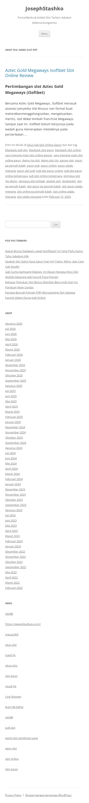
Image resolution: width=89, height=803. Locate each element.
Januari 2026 (13, 360)
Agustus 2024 (13, 448)
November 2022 (15, 557)
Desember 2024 (15, 427)
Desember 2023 (15, 489)
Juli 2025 (10, 391)
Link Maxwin (13, 697)
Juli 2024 (10, 453)
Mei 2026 (11, 339)
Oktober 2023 (14, 500)
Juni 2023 (11, 520)
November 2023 (15, 494)
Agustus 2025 (13, 386)
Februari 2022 (14, 588)
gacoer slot (67, 160)
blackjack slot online (68, 150)
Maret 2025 (12, 412)
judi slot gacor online (49, 171)
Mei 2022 (11, 572)
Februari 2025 (14, 417)
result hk (10, 686)
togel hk (10, 655)
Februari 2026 (14, 355)
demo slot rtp (50, 160)
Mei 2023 (11, 526)
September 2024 (15, 443)
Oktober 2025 (14, 375)
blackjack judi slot (16, 150)
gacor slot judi (26, 171)
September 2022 (15, 567)
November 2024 (15, 432)
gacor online (49, 166)
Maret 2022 (12, 583)
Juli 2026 (10, 329)
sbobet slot (53, 181)
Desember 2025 (15, 365)
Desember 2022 (15, 551)
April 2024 (11, 469)
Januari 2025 (13, 422)
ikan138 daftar (14, 707)
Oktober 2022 (14, 562)
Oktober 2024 (14, 437)
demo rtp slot (31, 160)
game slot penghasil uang (21, 738)
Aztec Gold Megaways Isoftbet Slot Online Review (39, 72)
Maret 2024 (12, 474)
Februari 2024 (14, 479)
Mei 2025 (11, 401)
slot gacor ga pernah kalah (44, 186)
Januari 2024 (13, 484)
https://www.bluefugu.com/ (23, 624)
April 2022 (11, 577)
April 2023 (11, 531)
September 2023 (15, 505)
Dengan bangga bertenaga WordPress (48, 795)
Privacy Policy (13, 795)
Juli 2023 (10, 515)
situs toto (11, 665)
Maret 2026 (12, 349)
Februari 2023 (14, 541)
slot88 (9, 614)
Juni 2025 (11, 396)
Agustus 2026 (13, 324)
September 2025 (15, 381)
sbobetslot (69, 181)
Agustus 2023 (13, 510)
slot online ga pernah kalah (34, 191)
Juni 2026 (11, 334)
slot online (12, 759)
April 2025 (11, 406)
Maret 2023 (12, 536)
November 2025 (15, 370)
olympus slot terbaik (32, 181)
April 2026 (11, 344)
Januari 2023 (13, 546)
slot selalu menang (29, 197)
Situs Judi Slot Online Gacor (44, 145)
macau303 (11, 634)
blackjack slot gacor (41, 150)
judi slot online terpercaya (45, 176)
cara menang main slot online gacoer (28, 155)
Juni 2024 (11, 458)
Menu (44, 33)
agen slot (11, 748)
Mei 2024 (11, 463)
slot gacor (11, 676)
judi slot (10, 728)
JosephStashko (44, 8)
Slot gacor (11, 769)
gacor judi (33, 166)
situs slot (11, 645)
